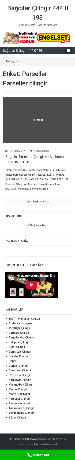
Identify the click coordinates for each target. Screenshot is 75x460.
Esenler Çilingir (18, 356)
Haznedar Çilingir (20, 375)
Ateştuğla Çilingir (19, 328)
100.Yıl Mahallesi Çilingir (24, 318)
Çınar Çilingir (17, 347)
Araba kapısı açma (20, 323)
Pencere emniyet (19, 403)
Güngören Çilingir (20, 370)
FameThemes (25, 444)
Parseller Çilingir (19, 398)
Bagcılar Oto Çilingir (21, 337)
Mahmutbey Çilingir (21, 384)
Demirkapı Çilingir (20, 351)
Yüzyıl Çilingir (17, 417)
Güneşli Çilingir (18, 365)
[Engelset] (37, 37)
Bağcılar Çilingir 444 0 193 (23, 50)
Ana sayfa (11, 61)
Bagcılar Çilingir (19, 332)
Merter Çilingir (18, 389)
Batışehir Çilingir (19, 342)
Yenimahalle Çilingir (21, 412)
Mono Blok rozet (19, 394)
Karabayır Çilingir (20, 380)
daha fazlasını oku (37, 201)
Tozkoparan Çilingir (21, 408)
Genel (12, 361)
